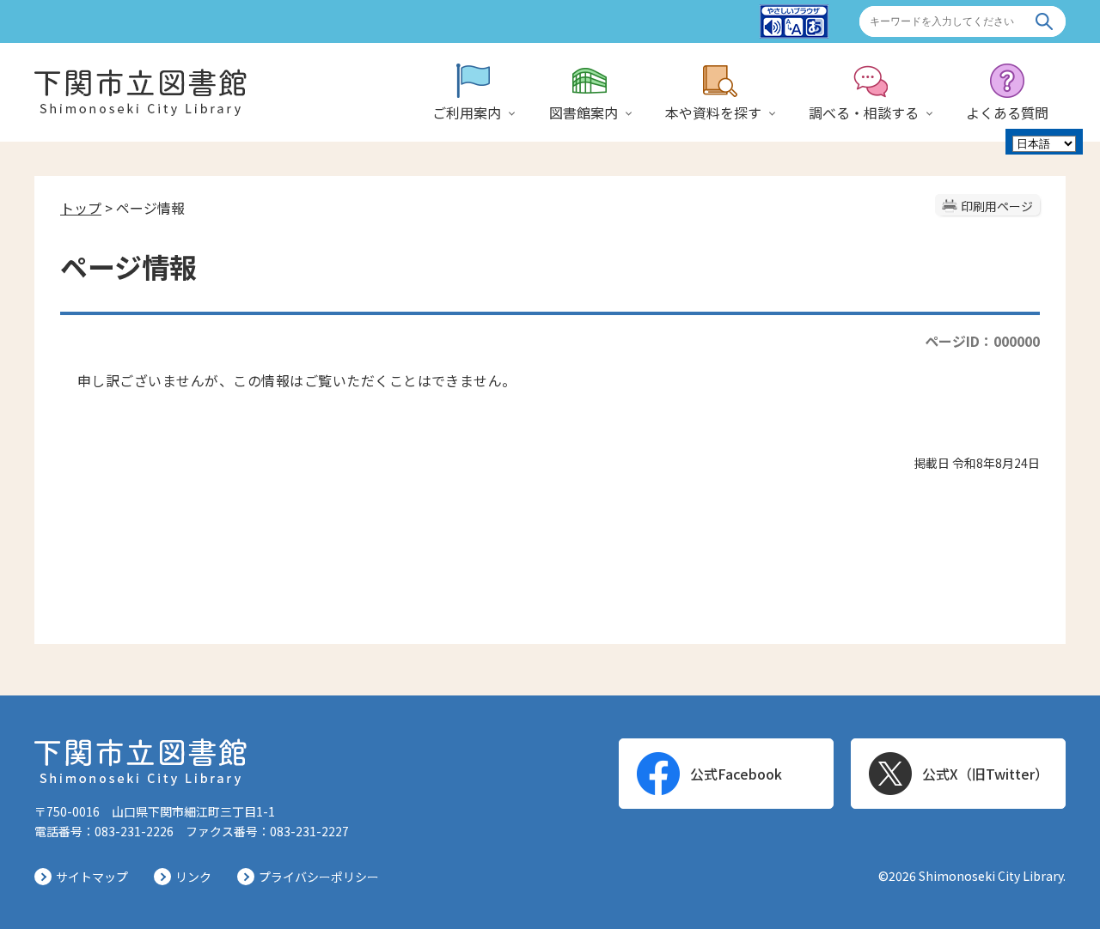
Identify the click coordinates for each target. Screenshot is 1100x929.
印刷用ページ (997, 206)
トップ (80, 207)
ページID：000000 (982, 341)
